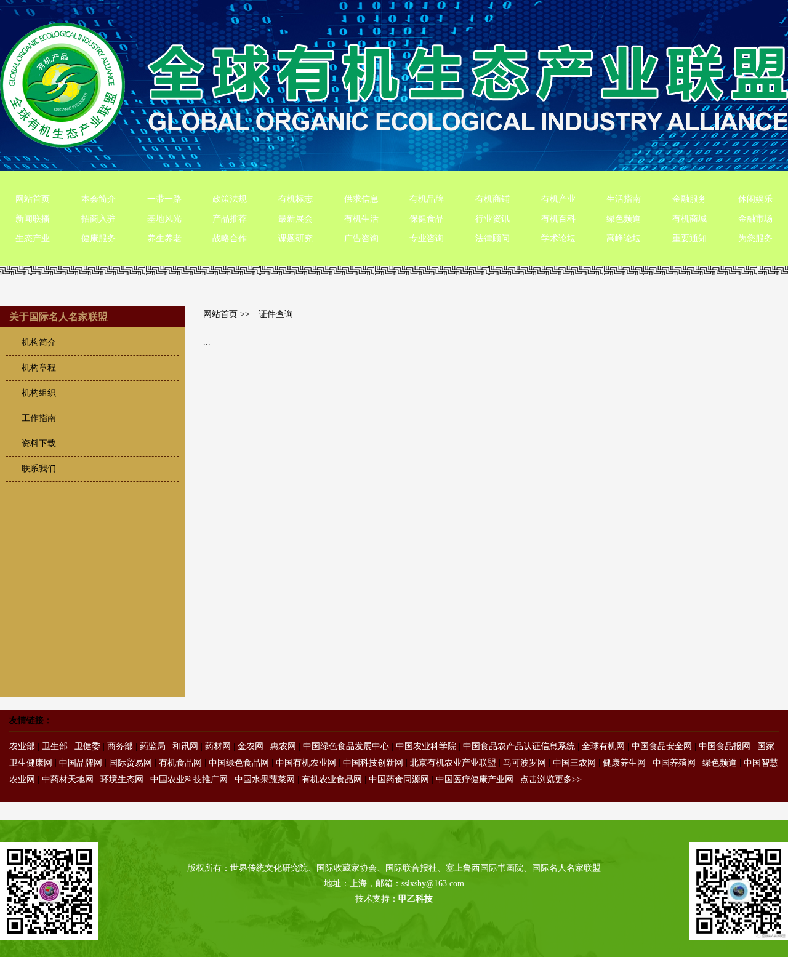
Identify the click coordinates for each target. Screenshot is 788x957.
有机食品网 (180, 762)
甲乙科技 (415, 898)
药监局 (153, 746)
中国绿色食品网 (239, 762)
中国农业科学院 (426, 746)
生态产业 (32, 238)
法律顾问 (492, 238)
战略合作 (229, 238)
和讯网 (185, 746)
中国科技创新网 (373, 762)
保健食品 (426, 218)
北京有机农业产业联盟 (453, 762)
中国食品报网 (724, 746)
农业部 (22, 746)
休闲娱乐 (755, 199)
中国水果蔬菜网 (265, 779)
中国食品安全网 (662, 746)
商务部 (120, 746)
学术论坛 (558, 238)
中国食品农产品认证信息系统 (519, 746)
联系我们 (39, 468)
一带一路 (164, 199)
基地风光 (164, 218)
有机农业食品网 (332, 779)
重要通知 (689, 238)
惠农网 (283, 746)
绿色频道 (623, 218)
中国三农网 (574, 762)
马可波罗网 (524, 762)
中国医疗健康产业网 (474, 779)
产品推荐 (229, 218)
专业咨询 (426, 238)
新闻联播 (32, 218)
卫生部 (55, 746)
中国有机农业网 (306, 762)
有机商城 (689, 218)
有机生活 (361, 218)
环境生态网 (121, 779)
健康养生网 (624, 762)
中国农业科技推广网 (189, 779)
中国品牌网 (80, 762)
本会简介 (98, 199)
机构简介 (39, 342)
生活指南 (623, 199)
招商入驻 (98, 218)
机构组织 (39, 393)
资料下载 (39, 443)
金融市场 (755, 218)
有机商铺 (492, 199)
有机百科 (558, 218)
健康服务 (98, 238)
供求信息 (361, 199)
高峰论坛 (623, 238)
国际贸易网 (130, 762)
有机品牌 (426, 199)
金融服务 (689, 199)
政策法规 (229, 199)
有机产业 (558, 199)
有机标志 (295, 199)
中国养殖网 (674, 762)
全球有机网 (603, 746)
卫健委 (87, 746)
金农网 (250, 746)
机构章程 (39, 367)
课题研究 (295, 238)
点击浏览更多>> (551, 779)
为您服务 (755, 238)
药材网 (218, 746)
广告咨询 (361, 238)
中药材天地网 (68, 779)
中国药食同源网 (399, 779)
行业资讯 (492, 218)
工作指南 (39, 418)
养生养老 (164, 238)
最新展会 (295, 218)
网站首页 (32, 199)
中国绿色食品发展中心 (346, 746)
